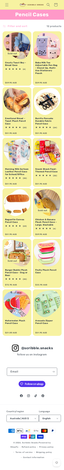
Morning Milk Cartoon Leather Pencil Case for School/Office (17, 171)
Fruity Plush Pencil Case (45, 271)
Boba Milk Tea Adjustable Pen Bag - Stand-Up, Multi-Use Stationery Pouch (46, 67)
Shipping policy (44, 452)
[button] (7, 5)
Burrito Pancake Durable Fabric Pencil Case (44, 121)
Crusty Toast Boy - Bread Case (15, 64)
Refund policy (29, 447)
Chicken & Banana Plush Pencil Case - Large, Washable (46, 222)
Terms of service (24, 452)
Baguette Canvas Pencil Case (14, 220)
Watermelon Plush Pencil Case (15, 321)
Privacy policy (46, 447)
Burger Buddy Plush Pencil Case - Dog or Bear (16, 272)
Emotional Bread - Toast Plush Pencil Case (15, 121)
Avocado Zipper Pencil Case (44, 321)
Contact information (33, 457)
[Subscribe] (53, 372)
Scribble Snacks (30, 443)
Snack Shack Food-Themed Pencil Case (46, 170)
